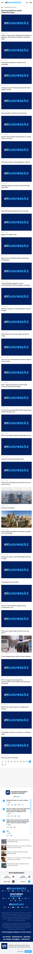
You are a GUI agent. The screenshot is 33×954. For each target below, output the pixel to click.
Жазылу (28, 951)
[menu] (2, 2)
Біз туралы (7, 939)
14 (26, 761)
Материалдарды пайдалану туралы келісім (16, 934)
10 (14, 761)
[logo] (14, 2)
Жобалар (27, 939)
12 (20, 761)
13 (23, 761)
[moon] (27, 2)
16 (2, 764)
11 (17, 761)
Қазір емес (20, 951)
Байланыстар (17, 939)
